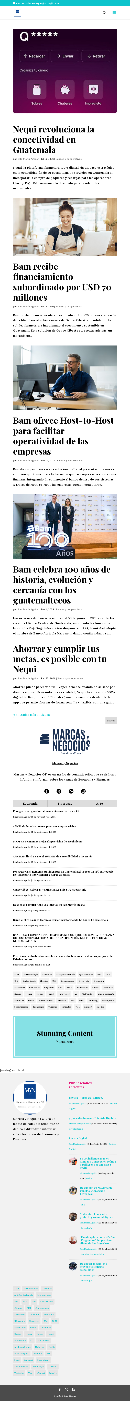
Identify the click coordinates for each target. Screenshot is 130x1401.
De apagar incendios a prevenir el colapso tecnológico (93, 1266)
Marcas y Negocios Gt (80, 1123)
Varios (89, 1178)
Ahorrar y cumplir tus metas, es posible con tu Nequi (60, 658)
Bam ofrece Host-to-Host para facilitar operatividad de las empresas (63, 435)
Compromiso (67, 981)
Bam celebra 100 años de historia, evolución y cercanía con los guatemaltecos (62, 584)
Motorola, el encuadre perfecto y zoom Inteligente (97, 1215)
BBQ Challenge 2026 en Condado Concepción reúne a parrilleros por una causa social (98, 1163)
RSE (73, 1000)
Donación (99, 981)
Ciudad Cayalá (29, 981)
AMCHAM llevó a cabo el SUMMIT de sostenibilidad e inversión (52, 856)
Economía (19, 987)
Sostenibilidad (21, 1007)
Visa (77, 1007)
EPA (60, 987)
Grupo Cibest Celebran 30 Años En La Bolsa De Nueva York (49, 889)
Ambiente (47, 974)
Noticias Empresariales (92, 1254)
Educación (34, 987)
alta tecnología (31, 974)
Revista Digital (76, 1129)
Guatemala (108, 987)
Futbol (95, 987)
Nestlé (31, 1000)
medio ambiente (106, 994)
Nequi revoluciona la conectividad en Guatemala (53, 139)
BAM (108, 974)
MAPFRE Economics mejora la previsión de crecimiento (47, 841)
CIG (16, 981)
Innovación (64, 994)
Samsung (93, 1000)
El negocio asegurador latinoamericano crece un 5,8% (46, 811)
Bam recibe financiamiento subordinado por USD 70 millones (62, 281)
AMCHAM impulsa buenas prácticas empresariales (44, 826)
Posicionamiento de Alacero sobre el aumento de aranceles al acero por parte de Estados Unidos (63, 957)
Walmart (88, 1007)
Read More (66, 1042)
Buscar (111, 720)
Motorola (19, 1000)
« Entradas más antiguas (31, 715)
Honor (40, 994)
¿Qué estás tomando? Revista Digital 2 (92, 1118)
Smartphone (108, 1000)
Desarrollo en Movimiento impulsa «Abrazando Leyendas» (96, 1191)
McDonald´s (88, 994)
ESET (69, 987)
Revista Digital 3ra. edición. (86, 1097)
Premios (62, 1000)
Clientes (44, 981)
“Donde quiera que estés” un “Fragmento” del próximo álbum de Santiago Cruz (97, 1240)
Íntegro (100, 1007)
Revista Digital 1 (79, 1138)
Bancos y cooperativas (69, 158)
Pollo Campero (46, 1000)
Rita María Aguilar (28, 158)
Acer (16, 974)
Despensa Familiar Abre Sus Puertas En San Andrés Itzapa (49, 904)
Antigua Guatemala (65, 974)
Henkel (17, 994)
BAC (99, 974)
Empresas (49, 987)
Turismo (52, 1007)
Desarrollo (84, 981)
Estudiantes (82, 987)
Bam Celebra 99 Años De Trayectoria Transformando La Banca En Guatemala (60, 920)
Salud (81, 1000)
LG (75, 994)
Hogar (29, 994)
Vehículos (66, 1007)
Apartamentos (86, 974)
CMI (54, 981)
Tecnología (38, 1007)
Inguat (51, 994)
